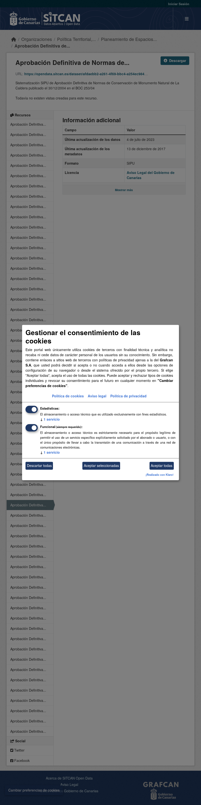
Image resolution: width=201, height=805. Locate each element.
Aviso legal (97, 395)
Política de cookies (68, 395)
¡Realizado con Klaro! (160, 474)
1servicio (50, 419)
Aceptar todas (161, 465)
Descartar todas (39, 465)
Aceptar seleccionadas (101, 465)
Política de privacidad (128, 395)
